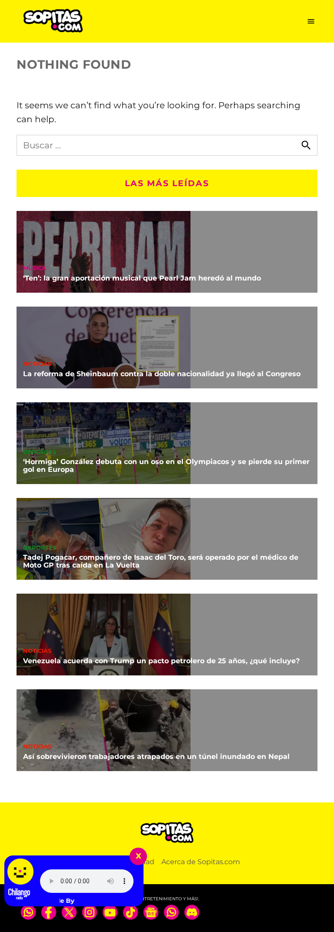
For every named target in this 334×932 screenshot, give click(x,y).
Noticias (37, 364)
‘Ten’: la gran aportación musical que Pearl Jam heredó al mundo (142, 278)
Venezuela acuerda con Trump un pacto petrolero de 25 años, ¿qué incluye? (161, 661)
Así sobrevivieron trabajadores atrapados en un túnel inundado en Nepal (156, 756)
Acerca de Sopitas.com (200, 862)
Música (34, 268)
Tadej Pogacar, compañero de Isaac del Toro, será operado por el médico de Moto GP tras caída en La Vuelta (160, 561)
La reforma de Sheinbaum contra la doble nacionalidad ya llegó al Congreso (162, 374)
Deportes (39, 452)
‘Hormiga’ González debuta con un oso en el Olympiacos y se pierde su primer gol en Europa (166, 466)
